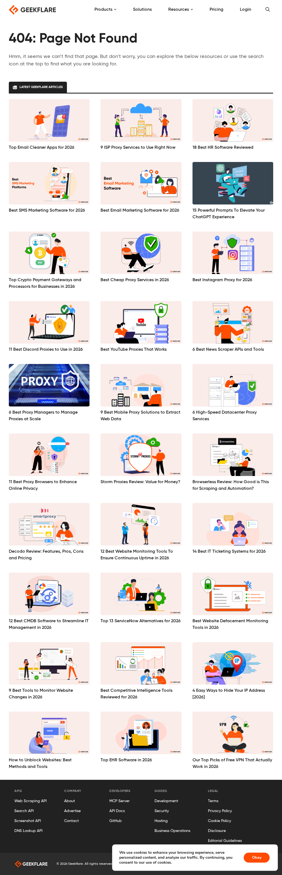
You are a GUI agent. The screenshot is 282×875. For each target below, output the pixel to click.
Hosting (161, 821)
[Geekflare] (32, 10)
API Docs (117, 811)
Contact (71, 821)
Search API (24, 811)
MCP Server (119, 801)
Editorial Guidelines (225, 841)
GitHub (115, 821)
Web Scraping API (30, 801)
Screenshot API (27, 821)
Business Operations (172, 831)
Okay (256, 857)
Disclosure (217, 831)
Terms (213, 801)
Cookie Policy (219, 821)
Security (161, 811)
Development (166, 801)
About (69, 801)
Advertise (72, 811)
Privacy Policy (220, 811)
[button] (267, 9)
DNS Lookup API (28, 831)
